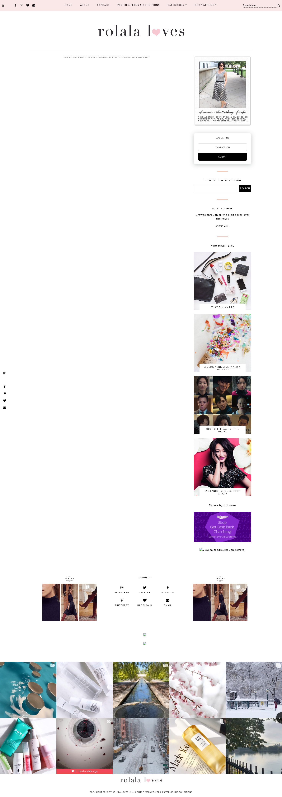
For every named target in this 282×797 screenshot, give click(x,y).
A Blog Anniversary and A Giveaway (222, 368)
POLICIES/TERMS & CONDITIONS (138, 5)
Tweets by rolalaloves (222, 505)
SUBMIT (222, 156)
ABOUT (84, 5)
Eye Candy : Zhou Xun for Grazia (222, 492)
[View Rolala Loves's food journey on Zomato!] (222, 549)
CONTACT (103, 5)
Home (69, 5)
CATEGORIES (175, 5)
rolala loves (120, 792)
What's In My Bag (222, 307)
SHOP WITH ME (204, 5)
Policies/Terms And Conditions (173, 792)
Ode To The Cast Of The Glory (222, 430)
